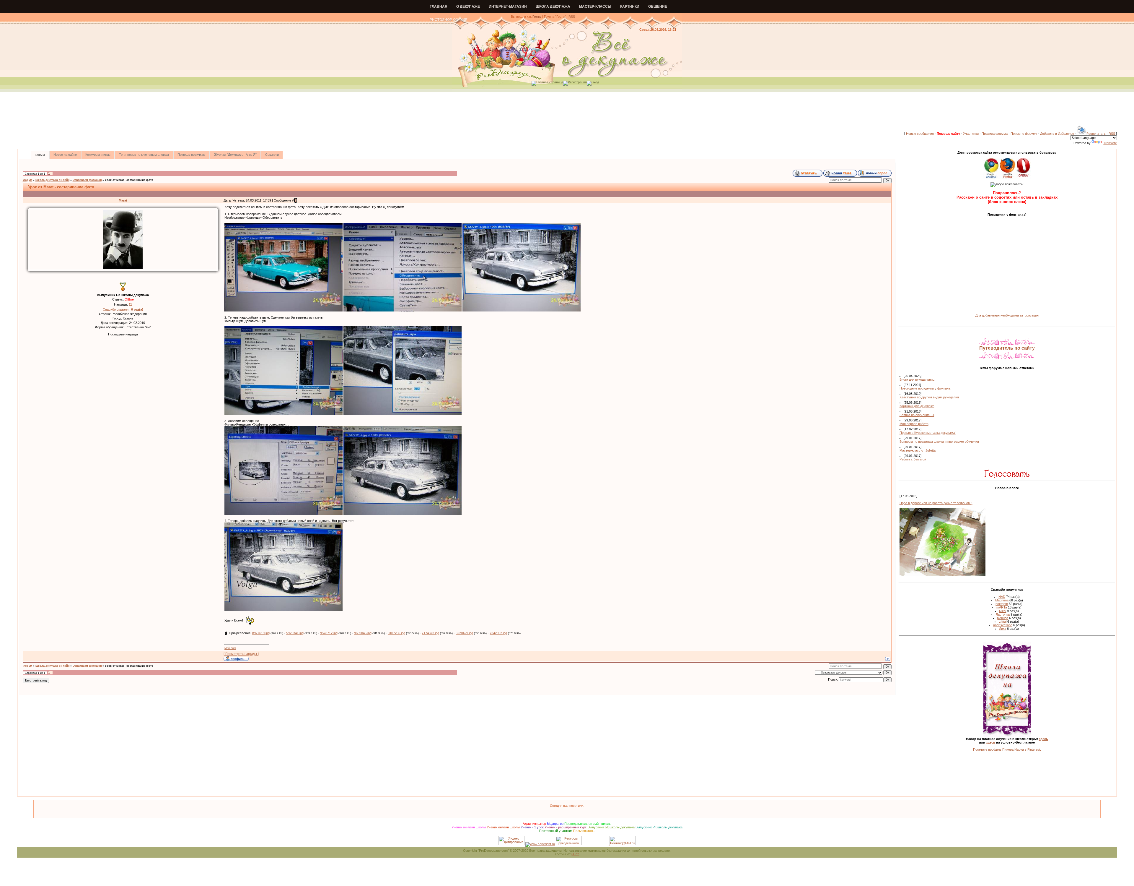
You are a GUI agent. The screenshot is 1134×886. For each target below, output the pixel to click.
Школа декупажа (553, 6)
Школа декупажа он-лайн (52, 180)
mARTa (1001, 607)
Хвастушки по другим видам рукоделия (929, 397)
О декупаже (468, 6)
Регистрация (577, 82)
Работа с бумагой (913, 459)
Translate (1110, 143)
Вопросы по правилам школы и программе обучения (939, 441)
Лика (1002, 628)
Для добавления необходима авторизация (1007, 315)
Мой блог (230, 648)
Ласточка (1003, 614)
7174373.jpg (430, 633)
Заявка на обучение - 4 (917, 415)
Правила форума (995, 133)
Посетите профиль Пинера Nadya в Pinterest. (1007, 749)
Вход (595, 82)
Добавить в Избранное (1057, 133)
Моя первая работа (914, 424)
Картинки (629, 6)
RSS (571, 16)
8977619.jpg (261, 633)
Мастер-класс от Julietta (918, 450)
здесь (1043, 739)
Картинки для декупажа (917, 406)
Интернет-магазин (508, 6)
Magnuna (1001, 600)
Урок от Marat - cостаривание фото (129, 180)
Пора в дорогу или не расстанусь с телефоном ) (936, 503)
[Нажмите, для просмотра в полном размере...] (283, 310)
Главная (438, 6)
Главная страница (549, 82)
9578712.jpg (329, 633)
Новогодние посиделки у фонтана (925, 388)
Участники (971, 133)
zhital (1002, 621)
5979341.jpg (295, 633)
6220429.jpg (464, 633)
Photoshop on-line (448, 20)
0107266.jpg (396, 633)
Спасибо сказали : (123, 309)
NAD (1001, 596)
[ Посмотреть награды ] (241, 653)
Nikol (1002, 611)
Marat (123, 200)
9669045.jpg (363, 633)
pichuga (1002, 618)
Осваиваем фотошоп (87, 180)
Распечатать (1096, 133)
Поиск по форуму (1024, 133)
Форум (27, 180)
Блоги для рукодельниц (917, 379)
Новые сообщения (920, 133)
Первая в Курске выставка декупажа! (928, 432)
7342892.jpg (498, 633)
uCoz (575, 854)
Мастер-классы (595, 6)
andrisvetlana (1002, 625)
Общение (657, 6)
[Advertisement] (567, 112)
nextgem (1001, 604)
